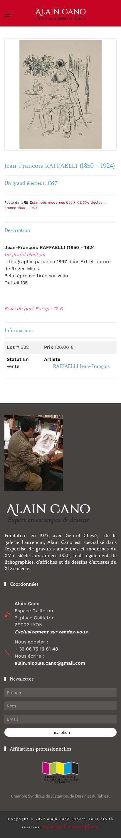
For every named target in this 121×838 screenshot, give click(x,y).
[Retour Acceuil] (60, 14)
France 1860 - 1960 (20, 208)
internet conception (71, 826)
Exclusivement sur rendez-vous (52, 632)
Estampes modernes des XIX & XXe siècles (66, 202)
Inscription (60, 732)
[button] (7, 14)
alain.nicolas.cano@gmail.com (50, 663)
